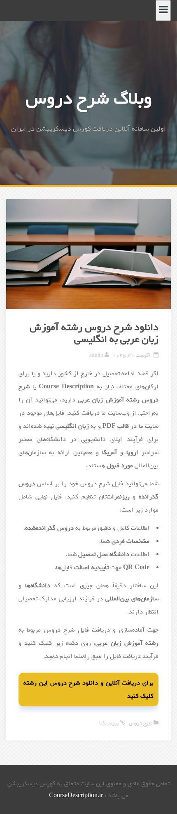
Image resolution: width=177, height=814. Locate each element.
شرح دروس (140, 723)
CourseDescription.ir (76, 795)
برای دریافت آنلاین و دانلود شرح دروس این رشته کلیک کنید (88, 689)
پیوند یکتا (109, 723)
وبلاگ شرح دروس (89, 98)
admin (96, 355)
